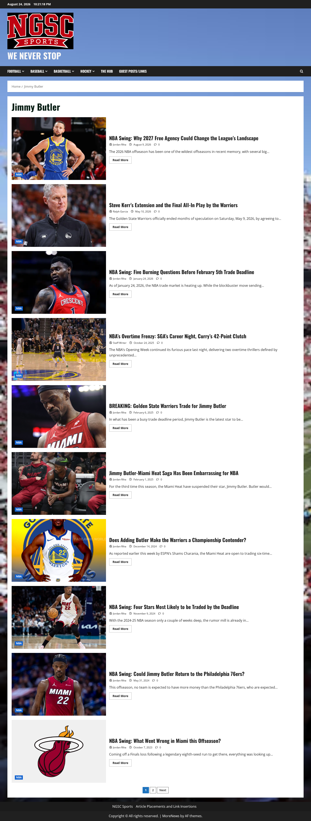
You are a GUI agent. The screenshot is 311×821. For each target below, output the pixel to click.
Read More (122, 161)
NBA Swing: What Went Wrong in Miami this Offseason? (59, 751)
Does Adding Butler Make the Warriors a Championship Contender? (59, 550)
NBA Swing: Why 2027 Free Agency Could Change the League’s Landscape (59, 148)
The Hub (107, 71)
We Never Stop (34, 55)
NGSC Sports (122, 806)
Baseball (37, 71)
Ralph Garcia (120, 211)
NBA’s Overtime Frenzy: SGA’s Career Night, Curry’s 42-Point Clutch (59, 349)
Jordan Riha (119, 144)
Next (162, 790)
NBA (19, 174)
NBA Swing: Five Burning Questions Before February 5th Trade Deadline (59, 282)
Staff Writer (120, 343)
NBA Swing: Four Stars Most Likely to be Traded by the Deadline (59, 617)
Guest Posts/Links (133, 71)
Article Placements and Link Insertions (166, 806)
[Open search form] (301, 71)
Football (14, 71)
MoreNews (170, 816)
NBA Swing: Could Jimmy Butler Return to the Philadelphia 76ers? (59, 684)
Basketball (62, 71)
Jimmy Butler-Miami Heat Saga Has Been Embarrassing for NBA (59, 483)
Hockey (85, 71)
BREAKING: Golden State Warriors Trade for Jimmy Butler (59, 416)
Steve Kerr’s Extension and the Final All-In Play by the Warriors (59, 215)
